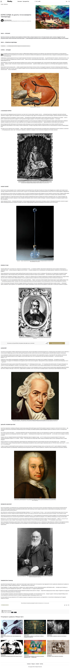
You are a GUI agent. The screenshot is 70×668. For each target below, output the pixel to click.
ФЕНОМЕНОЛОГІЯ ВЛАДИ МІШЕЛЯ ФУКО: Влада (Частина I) (11, 656)
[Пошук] (69, 1)
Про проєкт (20, 1)
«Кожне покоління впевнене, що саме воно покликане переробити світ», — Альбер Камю (34, 657)
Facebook (29, 663)
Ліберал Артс (6, 4)
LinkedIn (37, 663)
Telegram (33, 663)
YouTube (41, 663)
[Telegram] (36, 1)
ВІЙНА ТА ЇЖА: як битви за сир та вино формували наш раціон (11, 637)
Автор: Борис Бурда (7, 20)
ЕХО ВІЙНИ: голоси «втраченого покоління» (55, 656)
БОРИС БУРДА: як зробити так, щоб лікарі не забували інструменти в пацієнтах (34, 637)
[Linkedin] (38, 1)
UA (66, 1)
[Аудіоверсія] (58, 627)
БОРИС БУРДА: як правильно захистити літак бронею (56, 636)
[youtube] (39, 1)
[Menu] (1, 1)
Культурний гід (26, 1)
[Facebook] (35, 1)
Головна (2, 4)
